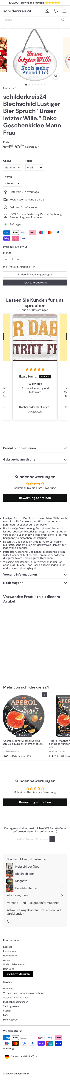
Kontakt (7, 946)
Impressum (9, 951)
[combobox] (35, 19)
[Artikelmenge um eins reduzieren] (6, 259)
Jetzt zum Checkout (35, 282)
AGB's (6, 959)
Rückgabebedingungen (15, 1001)
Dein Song (8, 968)
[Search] (63, 19)
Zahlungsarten (11, 1006)
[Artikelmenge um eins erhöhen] (18, 259)
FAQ (5, 1015)
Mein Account (10, 1019)
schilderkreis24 (17, 11)
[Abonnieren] (52, 839)
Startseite (8, 88)
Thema (7, 176)
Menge (7, 252)
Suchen (7, 1010)
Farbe (28, 160)
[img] (35, 369)
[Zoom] (55, 75)
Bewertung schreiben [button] (35, 498)
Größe (7, 160)
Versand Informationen (15, 997)
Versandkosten (27, 266)
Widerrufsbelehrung (14, 964)
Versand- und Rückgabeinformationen (24, 993)
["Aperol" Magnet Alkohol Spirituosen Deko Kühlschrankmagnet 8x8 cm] (23, 726)
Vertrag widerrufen (18, 974)
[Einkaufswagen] (56, 11)
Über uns (8, 988)
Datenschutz (10, 955)
